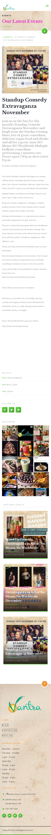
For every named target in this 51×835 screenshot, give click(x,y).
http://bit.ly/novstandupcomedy (15, 326)
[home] (8, 5)
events (7, 37)
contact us (9, 730)
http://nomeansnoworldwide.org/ (25, 246)
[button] (47, 5)
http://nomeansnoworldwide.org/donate (18, 277)
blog (5, 725)
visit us (7, 735)
